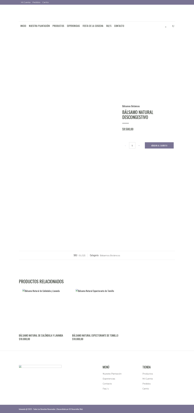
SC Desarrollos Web (76, 409)
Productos (147, 373)
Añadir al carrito (159, 145)
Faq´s (106, 388)
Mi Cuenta (25, 2)
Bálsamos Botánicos (131, 106)
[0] (163, 26)
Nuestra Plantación (112, 373)
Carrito (45, 2)
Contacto (107, 383)
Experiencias (109, 378)
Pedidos (36, 2)
